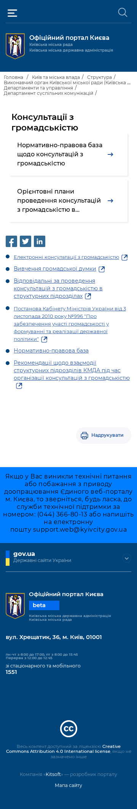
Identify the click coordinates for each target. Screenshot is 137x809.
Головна (13, 77)
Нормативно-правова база (51, 350)
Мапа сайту (68, 785)
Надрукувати (107, 435)
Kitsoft (53, 774)
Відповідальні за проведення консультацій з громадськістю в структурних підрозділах (58, 288)
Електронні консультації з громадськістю (66, 257)
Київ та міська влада (56, 77)
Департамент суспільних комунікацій (48, 93)
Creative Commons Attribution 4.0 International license (63, 749)
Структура (99, 77)
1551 (11, 672)
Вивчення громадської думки (55, 268)
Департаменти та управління (38, 88)
